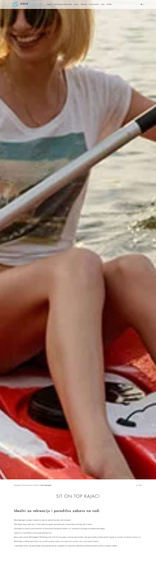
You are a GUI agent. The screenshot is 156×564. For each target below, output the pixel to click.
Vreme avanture (27, 485)
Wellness (84, 4)
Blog (102, 4)
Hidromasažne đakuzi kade (63, 4)
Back (140, 485)
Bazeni (49, 4)
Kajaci (36, 485)
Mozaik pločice (94, 4)
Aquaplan (17, 485)
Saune (76, 4)
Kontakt (109, 4)
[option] (78, 239)
